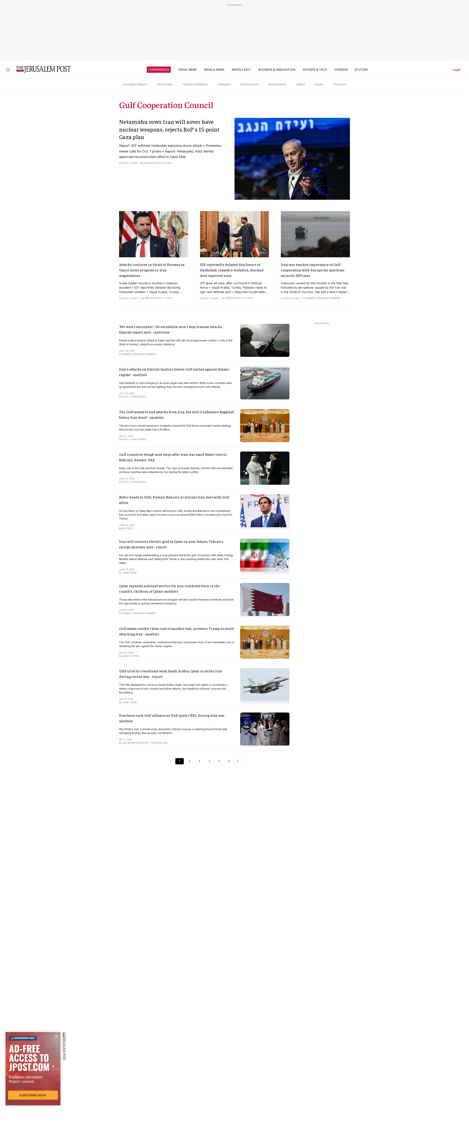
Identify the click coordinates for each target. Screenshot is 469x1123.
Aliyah (319, 84)
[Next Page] (238, 761)
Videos (300, 84)
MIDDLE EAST (241, 69)
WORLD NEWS (214, 69)
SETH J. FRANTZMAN (133, 396)
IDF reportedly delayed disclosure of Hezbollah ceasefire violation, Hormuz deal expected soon (232, 270)
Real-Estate (165, 84)
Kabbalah (224, 84)
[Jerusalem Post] (41, 69)
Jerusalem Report (135, 84)
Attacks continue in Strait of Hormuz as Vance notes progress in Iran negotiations (151, 270)
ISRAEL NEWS (187, 69)
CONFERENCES (158, 69)
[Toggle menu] (7, 69)
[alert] (32, 1081)
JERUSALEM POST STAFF (158, 163)
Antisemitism (277, 84)
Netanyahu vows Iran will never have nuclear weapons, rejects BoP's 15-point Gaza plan (169, 129)
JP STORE (361, 69)
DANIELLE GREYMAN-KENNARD (323, 298)
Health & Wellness (195, 84)
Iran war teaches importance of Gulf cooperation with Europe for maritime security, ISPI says (312, 270)
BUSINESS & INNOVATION (276, 69)
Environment (249, 84)
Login (457, 69)
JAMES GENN (129, 572)
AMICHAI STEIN (130, 656)
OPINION (341, 69)
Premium (339, 84)
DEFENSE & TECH (315, 69)
